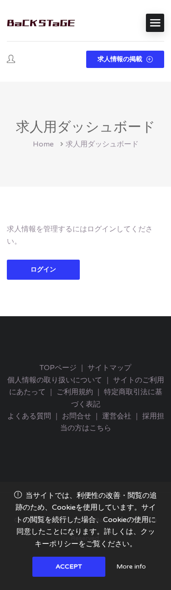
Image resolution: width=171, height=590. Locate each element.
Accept (69, 566)
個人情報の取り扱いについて (54, 380)
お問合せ (76, 416)
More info (131, 566)
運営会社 (116, 416)
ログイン (43, 269)
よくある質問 (29, 416)
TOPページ (58, 367)
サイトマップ (109, 367)
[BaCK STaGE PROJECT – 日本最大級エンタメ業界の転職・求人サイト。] (41, 23)
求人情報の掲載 (121, 59)
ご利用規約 (75, 392)
